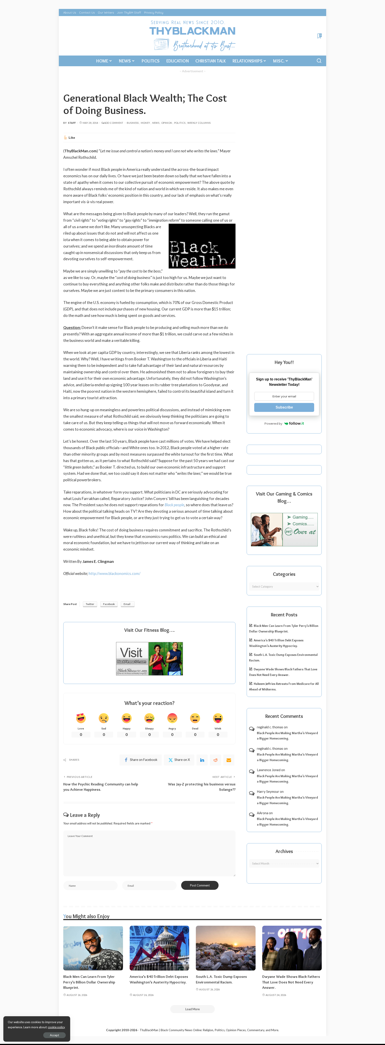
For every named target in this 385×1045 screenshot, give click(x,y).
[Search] (319, 61)
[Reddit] (215, 760)
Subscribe (284, 407)
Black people (174, 504)
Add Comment (113, 122)
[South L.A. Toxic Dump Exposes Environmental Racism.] (226, 948)
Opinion (166, 122)
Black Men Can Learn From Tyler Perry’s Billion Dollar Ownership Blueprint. (89, 982)
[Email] (228, 760)
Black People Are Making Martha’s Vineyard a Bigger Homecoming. (287, 736)
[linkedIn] (202, 760)
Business (133, 122)
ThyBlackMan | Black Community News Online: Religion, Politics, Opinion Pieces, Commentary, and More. (209, 1030)
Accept (54, 1035)
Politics (180, 122)
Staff (72, 122)
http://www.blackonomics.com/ (114, 573)
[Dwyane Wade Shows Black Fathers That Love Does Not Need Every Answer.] (292, 948)
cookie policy (56, 1027)
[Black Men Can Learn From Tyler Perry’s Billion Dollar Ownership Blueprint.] (93, 948)
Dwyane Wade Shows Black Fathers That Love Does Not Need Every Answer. (291, 982)
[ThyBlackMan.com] (192, 36)
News (155, 122)
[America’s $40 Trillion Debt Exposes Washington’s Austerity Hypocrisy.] (159, 948)
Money (145, 122)
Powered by (273, 423)
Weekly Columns (199, 122)
